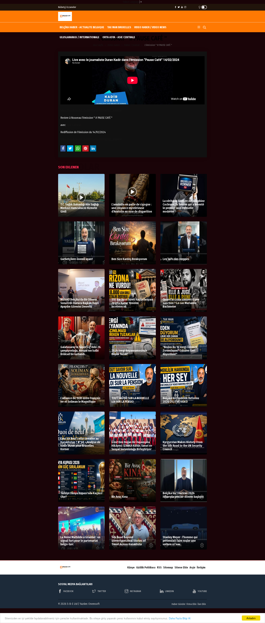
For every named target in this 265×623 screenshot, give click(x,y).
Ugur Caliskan (73, 125)
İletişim (201, 567)
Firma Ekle (191, 604)
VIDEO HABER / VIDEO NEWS (150, 27)
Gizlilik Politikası (146, 567)
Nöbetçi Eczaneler (67, 7)
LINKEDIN (169, 591)
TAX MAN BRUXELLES (119, 27)
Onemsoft (94, 604)
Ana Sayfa (98, 45)
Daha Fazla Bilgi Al (179, 618)
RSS (159, 567)
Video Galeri (114, 45)
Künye (131, 567)
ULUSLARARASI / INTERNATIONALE (79, 37)
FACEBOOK (68, 591)
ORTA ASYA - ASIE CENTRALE (118, 37)
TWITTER (101, 591)
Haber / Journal (132, 45)
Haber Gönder (178, 604)
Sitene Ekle (181, 567)
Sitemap (168, 567)
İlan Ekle (202, 604)
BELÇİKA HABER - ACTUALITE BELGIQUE (82, 27)
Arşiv (192, 567)
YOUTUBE (202, 591)
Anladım (251, 618)
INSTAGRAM (135, 591)
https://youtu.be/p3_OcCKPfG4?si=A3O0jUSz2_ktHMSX (91, 110)
